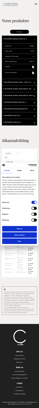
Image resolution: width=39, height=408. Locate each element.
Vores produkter (19, 371)
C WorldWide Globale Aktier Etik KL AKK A (18, 95)
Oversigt (19, 32)
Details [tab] (19, 170)
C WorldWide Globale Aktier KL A (15, 39)
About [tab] (32, 170)
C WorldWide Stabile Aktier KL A (14, 102)
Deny (19, 241)
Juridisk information (19, 394)
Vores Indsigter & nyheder (19, 378)
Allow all (19, 229)
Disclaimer (19, 387)
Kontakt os (19, 362)
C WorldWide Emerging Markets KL (15, 109)
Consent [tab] (7, 170)
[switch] (34, 208)
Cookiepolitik (19, 390)
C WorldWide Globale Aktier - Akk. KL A (17, 82)
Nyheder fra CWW (19, 359)
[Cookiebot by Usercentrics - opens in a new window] (28, 165)
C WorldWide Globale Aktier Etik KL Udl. (17, 89)
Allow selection (19, 235)
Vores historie (19, 355)
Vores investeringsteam (19, 374)
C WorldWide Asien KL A (11, 115)
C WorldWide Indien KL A (12, 122)
